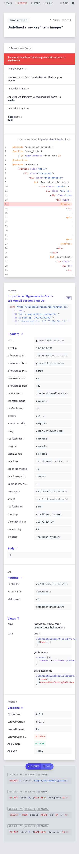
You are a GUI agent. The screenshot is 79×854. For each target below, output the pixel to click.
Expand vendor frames (21, 48)
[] (52, 660)
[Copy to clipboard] (68, 307)
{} (52, 642)
